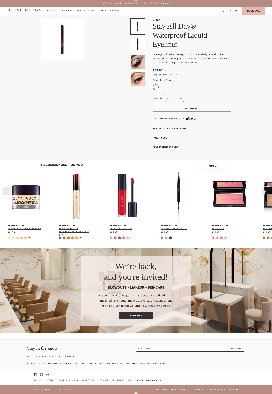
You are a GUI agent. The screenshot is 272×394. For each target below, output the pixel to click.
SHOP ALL (214, 166)
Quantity (157, 98)
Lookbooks (152, 380)
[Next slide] (266, 190)
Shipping (156, 75)
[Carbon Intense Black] (162, 87)
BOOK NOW (166, 3)
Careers (139, 380)
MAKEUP (118, 3)
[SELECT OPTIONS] (25, 219)
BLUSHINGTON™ (46, 389)
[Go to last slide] (7, 190)
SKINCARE (129, 3)
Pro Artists (118, 380)
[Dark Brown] (156, 87)
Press (130, 380)
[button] (224, 11)
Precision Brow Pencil (174, 228)
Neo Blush (218, 228)
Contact (59, 380)
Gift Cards (104, 380)
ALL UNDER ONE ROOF (147, 3)
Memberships (89, 380)
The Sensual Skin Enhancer (24, 228)
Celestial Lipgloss (121, 228)
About (37, 380)
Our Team (48, 380)
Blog (162, 380)
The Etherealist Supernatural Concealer (74, 230)
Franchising (72, 380)
